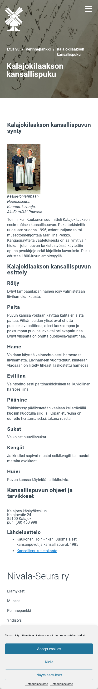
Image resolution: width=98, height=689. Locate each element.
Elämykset (15, 591)
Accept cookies (49, 649)
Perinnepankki (19, 610)
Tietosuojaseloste (36, 684)
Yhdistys (14, 620)
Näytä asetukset (49, 675)
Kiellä (49, 662)
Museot (13, 601)
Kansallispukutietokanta (37, 551)
